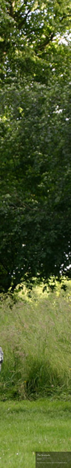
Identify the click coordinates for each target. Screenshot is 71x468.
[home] (5, 2)
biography (55, 2)
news (62, 2)
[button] (48, 2)
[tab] (39, 458)
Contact (68, 2)
